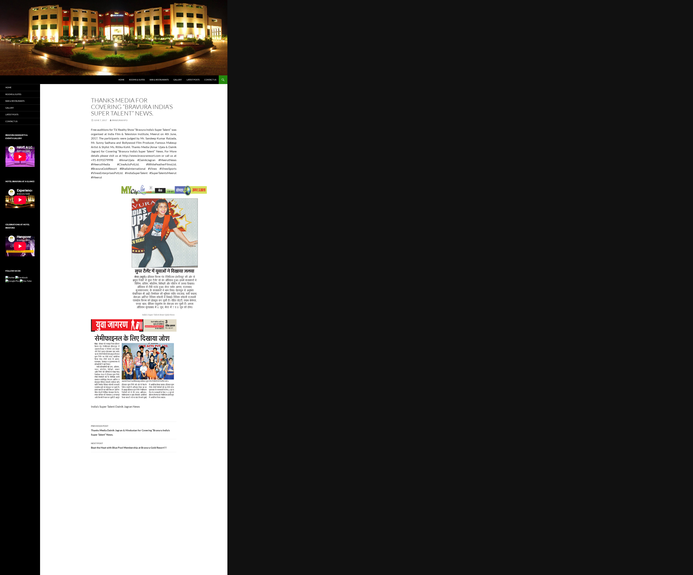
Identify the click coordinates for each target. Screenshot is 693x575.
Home (121, 79)
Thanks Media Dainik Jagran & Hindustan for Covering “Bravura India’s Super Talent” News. (130, 430)
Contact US (210, 79)
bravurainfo (120, 120)
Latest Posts (193, 79)
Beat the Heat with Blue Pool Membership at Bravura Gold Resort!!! (129, 445)
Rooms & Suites (137, 79)
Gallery (177, 79)
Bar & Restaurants (159, 79)
